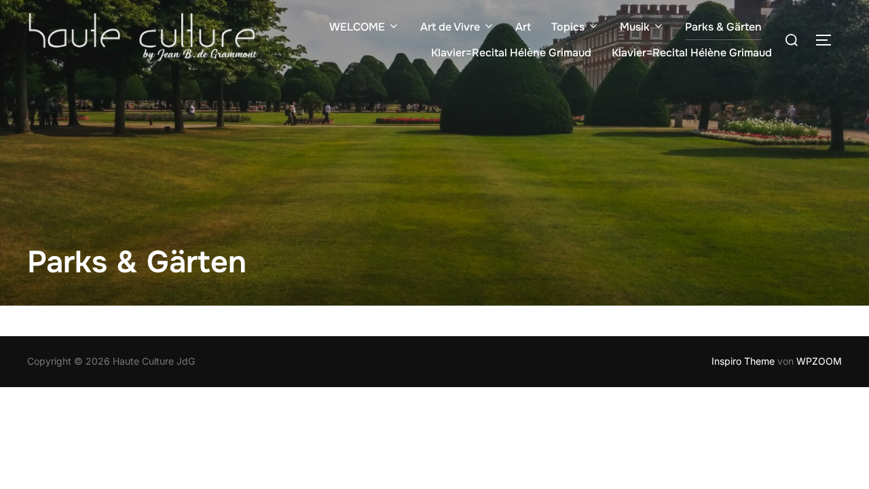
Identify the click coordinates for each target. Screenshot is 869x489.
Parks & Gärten (723, 27)
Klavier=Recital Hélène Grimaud (511, 53)
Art (523, 27)
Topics (568, 27)
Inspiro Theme (743, 361)
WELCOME (357, 27)
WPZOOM (819, 361)
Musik (635, 27)
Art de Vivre (450, 27)
